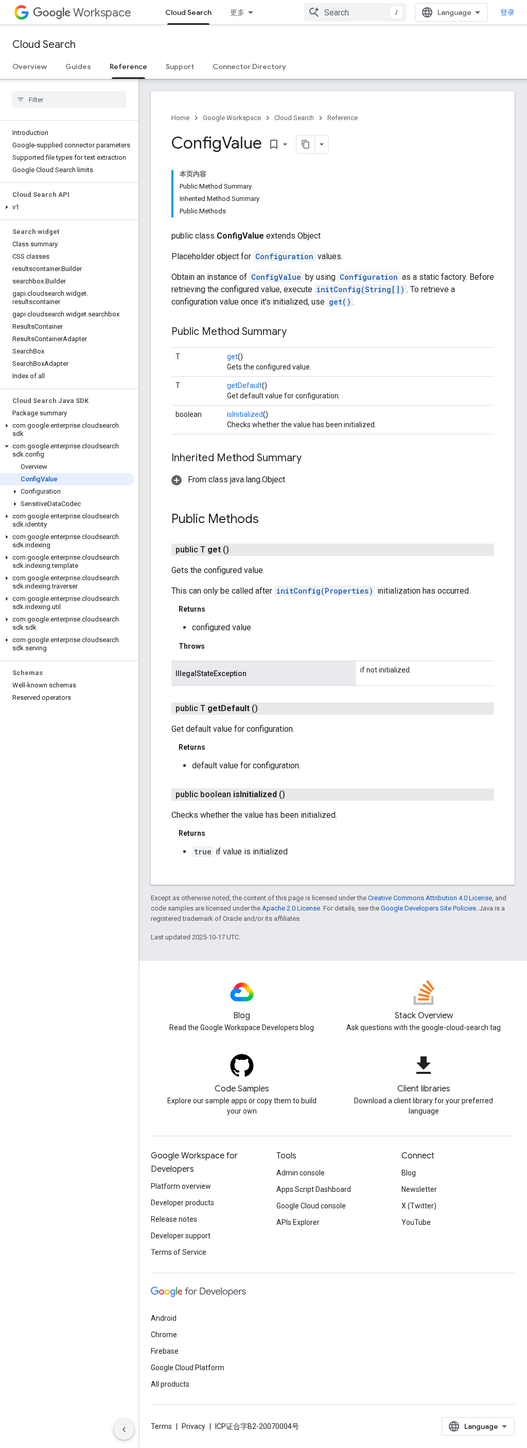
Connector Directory (249, 66)
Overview (29, 66)
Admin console (300, 1173)
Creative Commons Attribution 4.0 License (430, 898)
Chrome (164, 1335)
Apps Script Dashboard (313, 1189)
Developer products (182, 1203)
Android (164, 1318)
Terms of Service (178, 1252)
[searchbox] (69, 99)
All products (170, 1384)
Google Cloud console (311, 1206)
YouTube (416, 1222)
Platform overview (181, 1186)
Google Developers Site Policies (428, 908)
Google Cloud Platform (187, 1367)
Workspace (102, 13)
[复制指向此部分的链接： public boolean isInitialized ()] (297, 794)
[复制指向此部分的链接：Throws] (215, 646)
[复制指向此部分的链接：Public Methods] (269, 520)
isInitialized (245, 414)
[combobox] (355, 12)
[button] (67, 207)
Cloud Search (188, 12)
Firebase (165, 1351)
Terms (161, 1426)
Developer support (180, 1236)
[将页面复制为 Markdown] (305, 144)
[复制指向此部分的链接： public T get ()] (241, 550)
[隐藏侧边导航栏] (124, 1429)
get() (340, 302)
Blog (408, 1173)
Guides (78, 66)
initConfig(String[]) (361, 289)
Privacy (193, 1426)
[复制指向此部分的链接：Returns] (215, 609)
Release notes (174, 1219)
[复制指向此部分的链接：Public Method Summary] (297, 332)
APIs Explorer (298, 1222)
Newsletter (419, 1189)
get (232, 356)
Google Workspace (232, 118)
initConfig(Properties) (324, 591)
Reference (128, 66)
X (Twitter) (418, 1206)
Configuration (284, 256)
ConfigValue (276, 277)
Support (180, 66)
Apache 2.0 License (291, 908)
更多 (237, 12)
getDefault (244, 385)
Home (180, 118)
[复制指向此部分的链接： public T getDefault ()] (270, 708)
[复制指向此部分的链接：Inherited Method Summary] (312, 458)
